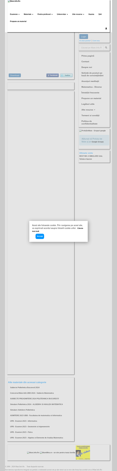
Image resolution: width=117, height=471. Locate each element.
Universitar (61, 14)
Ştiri (100, 14)
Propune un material (18, 21)
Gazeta (91, 14)
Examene (14, 14)
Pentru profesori (44, 14)
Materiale (28, 14)
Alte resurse (77, 14)
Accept (40, 236)
